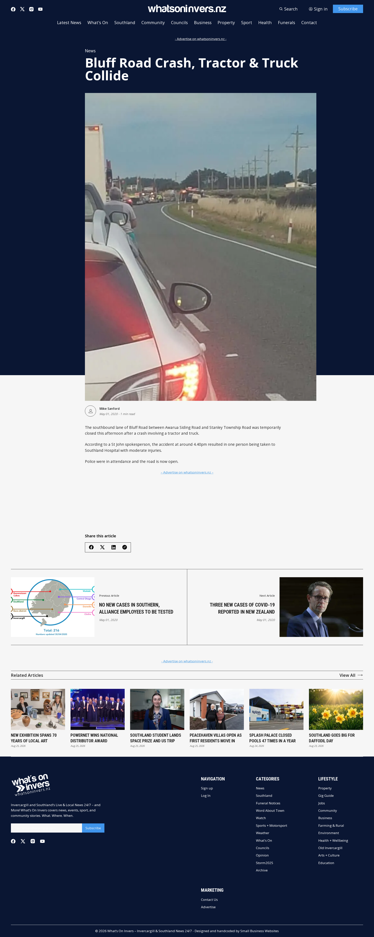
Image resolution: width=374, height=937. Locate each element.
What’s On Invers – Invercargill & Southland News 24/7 (149, 931)
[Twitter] (22, 9)
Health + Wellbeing (333, 840)
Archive (262, 870)
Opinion (262, 855)
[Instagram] (31, 9)
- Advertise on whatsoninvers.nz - (201, 39)
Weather (262, 833)
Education (326, 862)
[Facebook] (13, 9)
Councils (179, 22)
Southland (124, 22)
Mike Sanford (109, 408)
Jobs (321, 803)
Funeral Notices (268, 803)
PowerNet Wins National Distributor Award (94, 738)
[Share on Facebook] (91, 547)
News (90, 51)
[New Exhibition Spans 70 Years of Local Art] (38, 709)
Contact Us (209, 899)
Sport (246, 22)
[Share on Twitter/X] (102, 547)
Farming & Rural (331, 825)
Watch (261, 818)
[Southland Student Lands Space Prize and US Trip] (157, 709)
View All (347, 675)
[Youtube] (40, 9)
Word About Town (270, 810)
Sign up (207, 788)
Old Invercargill (330, 847)
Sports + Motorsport (271, 825)
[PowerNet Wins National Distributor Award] (98, 709)
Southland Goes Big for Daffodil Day (332, 738)
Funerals (286, 22)
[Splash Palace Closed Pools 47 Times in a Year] (276, 709)
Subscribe (348, 8)
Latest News (69, 22)
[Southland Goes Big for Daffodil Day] (336, 709)
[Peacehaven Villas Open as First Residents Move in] (217, 709)
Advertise (208, 907)
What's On (97, 22)
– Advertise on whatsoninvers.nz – (187, 472)
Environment (328, 833)
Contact (309, 22)
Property (226, 22)
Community (153, 22)
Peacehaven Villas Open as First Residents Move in (216, 738)
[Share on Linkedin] (113, 547)
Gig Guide (326, 795)
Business (203, 22)
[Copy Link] (124, 547)
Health (265, 22)
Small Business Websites (259, 931)
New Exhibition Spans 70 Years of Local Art (34, 738)
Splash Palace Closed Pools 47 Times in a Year (272, 738)
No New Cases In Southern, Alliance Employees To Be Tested (136, 608)
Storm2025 (264, 862)
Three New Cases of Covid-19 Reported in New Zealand (242, 608)
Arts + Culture (329, 855)
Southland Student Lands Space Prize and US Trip (155, 738)
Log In (206, 795)
